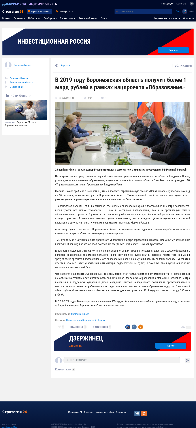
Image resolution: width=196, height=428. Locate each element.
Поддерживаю (76, 327)
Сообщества (50, 18)
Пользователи (101, 412)
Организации (66, 18)
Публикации (34, 18)
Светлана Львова (22, 65)
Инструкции (167, 3)
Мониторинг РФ (75, 412)
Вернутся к (66, 65)
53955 (191, 11)
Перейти (170, 345)
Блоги (104, 18)
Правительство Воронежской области (85, 320)
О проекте (188, 18)
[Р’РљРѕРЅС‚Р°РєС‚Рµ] (137, 413)
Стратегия (12, 11)
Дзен (111, 412)
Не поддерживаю (100, 327)
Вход (178, 11)
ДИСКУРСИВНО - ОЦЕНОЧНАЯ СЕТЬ (29, 4)
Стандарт (173, 50)
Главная (6, 18)
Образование (17, 86)
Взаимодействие (87, 18)
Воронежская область (41, 11)
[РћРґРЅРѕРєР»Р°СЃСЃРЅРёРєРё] (144, 413)
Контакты (181, 3)
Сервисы (18, 18)
